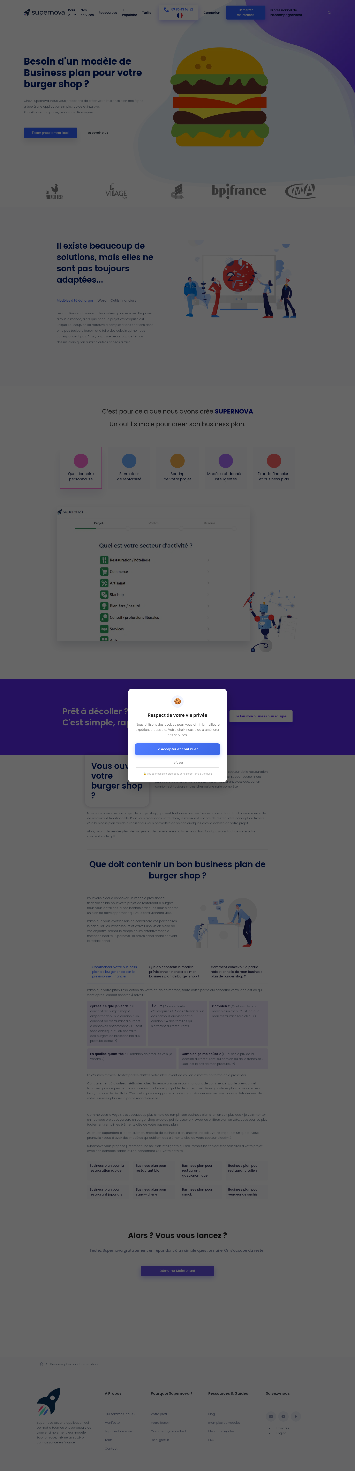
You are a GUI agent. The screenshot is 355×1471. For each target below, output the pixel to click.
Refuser (177, 763)
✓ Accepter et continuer (177, 749)
